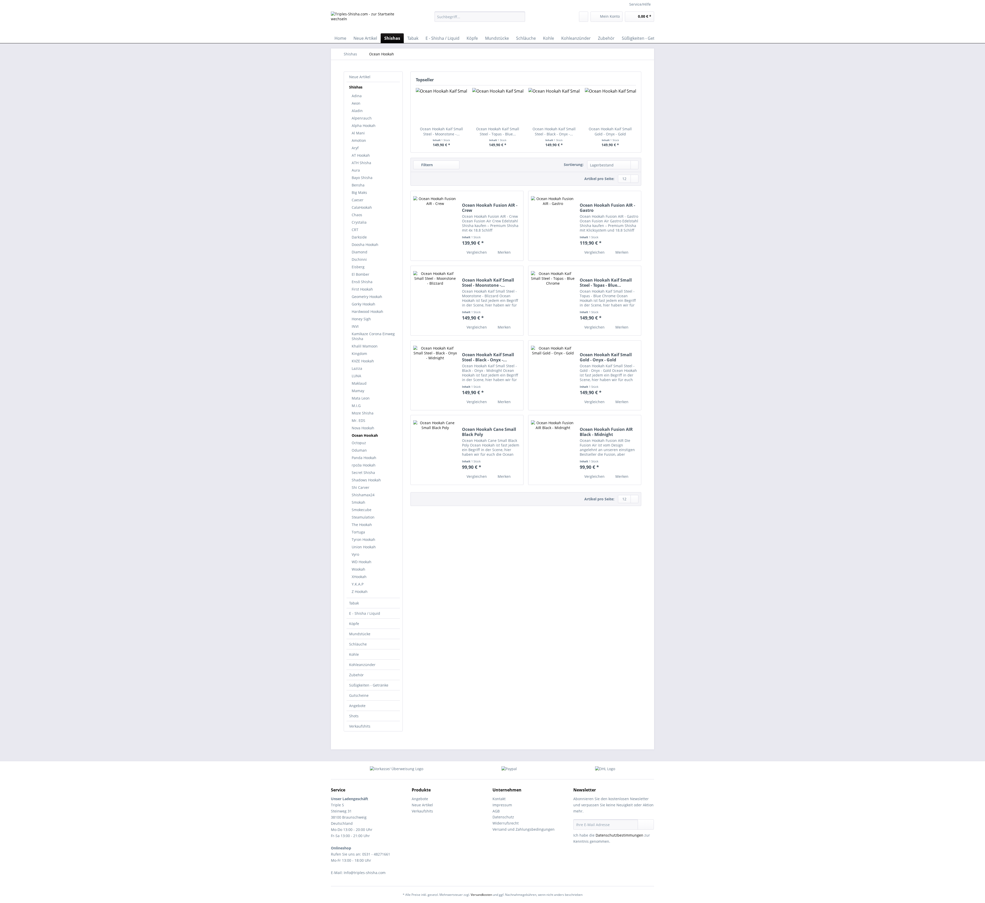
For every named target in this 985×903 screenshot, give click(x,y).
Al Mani (358, 133)
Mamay (358, 390)
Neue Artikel (359, 76)
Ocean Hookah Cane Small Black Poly (489, 432)
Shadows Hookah (366, 480)
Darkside (359, 237)
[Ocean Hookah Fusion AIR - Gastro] (553, 225)
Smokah (358, 502)
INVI (355, 326)
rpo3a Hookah (364, 465)
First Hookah (362, 289)
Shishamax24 (363, 494)
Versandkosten (481, 894)
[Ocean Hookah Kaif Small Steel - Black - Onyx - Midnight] (554, 106)
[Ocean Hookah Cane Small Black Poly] (435, 450)
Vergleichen (476, 252)
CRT (355, 229)
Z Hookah (360, 591)
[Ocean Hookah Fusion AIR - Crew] (435, 225)
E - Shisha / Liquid (364, 613)
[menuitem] (480, 19)
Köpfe (354, 623)
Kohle (354, 654)
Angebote (357, 705)
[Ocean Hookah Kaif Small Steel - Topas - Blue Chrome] (498, 106)
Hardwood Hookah (367, 311)
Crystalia (359, 222)
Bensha (358, 185)
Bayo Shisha (362, 177)
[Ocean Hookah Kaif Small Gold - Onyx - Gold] (610, 106)
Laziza (357, 368)
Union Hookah (364, 546)
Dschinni (359, 259)
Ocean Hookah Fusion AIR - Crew (489, 208)
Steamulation (363, 517)
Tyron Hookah (363, 539)
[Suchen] (520, 17)
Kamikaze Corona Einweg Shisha (373, 336)
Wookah (358, 569)
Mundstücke (359, 633)
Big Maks (359, 192)
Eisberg (358, 266)
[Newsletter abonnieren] (646, 824)
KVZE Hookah (363, 361)
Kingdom (359, 353)
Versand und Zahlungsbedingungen (524, 829)
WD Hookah (361, 561)
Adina (357, 95)
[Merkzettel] (583, 17)
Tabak (354, 603)
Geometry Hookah (367, 296)
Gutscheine (359, 695)
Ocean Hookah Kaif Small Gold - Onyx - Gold (610, 131)
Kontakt (499, 798)
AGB (496, 811)
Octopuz (359, 442)
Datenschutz (503, 817)
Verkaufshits (359, 726)
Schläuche (358, 644)
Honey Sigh (361, 318)
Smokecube (361, 509)
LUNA (356, 375)
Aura (356, 170)
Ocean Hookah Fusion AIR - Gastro (607, 208)
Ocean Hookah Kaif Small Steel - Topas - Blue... (497, 131)
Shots (354, 715)
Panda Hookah (364, 457)
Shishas (355, 87)
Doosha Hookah (365, 244)
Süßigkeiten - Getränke (368, 685)
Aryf (355, 147)
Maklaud (359, 383)
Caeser (357, 199)
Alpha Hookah (364, 125)
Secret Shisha (363, 472)
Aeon (356, 103)
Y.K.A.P (357, 584)
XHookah (359, 576)
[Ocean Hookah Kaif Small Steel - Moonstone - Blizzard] (441, 106)
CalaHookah (362, 207)
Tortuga (358, 532)
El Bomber (360, 274)
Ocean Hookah (365, 435)
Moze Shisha (362, 413)
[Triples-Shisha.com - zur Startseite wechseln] (370, 21)
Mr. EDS (358, 420)
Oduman (359, 450)
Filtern (426, 164)
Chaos (357, 214)
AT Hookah (361, 155)
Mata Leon (361, 398)
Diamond (359, 252)
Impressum (502, 804)
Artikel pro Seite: (599, 178)
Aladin (357, 110)
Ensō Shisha (362, 281)
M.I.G (356, 405)
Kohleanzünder (362, 664)
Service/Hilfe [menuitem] (640, 4)
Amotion (359, 140)
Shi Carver (360, 487)
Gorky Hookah (363, 304)
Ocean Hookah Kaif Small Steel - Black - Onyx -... (554, 131)
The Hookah (362, 524)
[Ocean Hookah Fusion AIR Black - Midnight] (553, 450)
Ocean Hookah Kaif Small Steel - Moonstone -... (441, 131)
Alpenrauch (362, 118)
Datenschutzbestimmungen (619, 835)
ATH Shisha (361, 162)
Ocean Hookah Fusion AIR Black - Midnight (606, 432)
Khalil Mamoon (365, 346)
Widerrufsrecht (506, 823)
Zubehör (356, 674)
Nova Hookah (363, 427)
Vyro (355, 554)
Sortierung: (574, 164)
